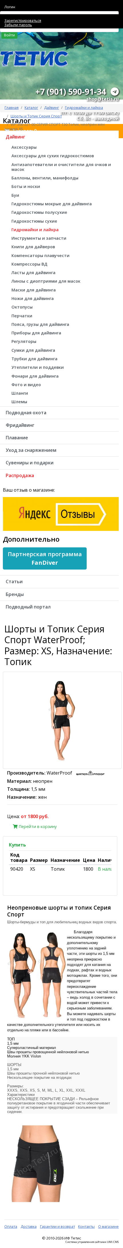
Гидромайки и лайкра (84, 107)
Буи (15, 195)
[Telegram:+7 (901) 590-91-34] (115, 91)
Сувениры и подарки (29, 463)
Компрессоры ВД (29, 264)
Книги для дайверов (33, 246)
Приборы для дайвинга (36, 333)
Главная (12, 107)
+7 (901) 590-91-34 (70, 91)
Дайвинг (51, 107)
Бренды (15, 594)
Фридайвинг (20, 425)
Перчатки (21, 315)
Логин (9, 6)
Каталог (31, 107)
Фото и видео (26, 384)
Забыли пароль (18, 24)
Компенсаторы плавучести (40, 255)
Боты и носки (25, 186)
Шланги (19, 393)
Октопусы (22, 307)
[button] (45, 558)
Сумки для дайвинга (33, 350)
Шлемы (19, 401)
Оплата (10, 1226)
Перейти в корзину (37, 826)
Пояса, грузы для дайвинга (40, 324)
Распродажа (20, 475)
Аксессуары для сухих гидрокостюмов (52, 155)
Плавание (17, 437)
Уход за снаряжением (31, 450)
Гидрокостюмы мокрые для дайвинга (51, 203)
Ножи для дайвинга (32, 298)
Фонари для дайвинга (35, 376)
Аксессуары (24, 147)
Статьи (14, 581)
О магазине (108, 1226)
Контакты (86, 1226)
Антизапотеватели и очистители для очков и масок (61, 167)
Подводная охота (26, 412)
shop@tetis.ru (102, 99)
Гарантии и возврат (57, 1226)
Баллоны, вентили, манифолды (44, 178)
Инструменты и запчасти (38, 238)
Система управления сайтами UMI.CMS (92, 1242)
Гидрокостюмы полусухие (39, 212)
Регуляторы (23, 341)
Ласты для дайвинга (33, 272)
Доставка (29, 1226)
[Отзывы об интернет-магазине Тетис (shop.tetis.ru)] (61, 513)
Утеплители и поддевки (37, 367)
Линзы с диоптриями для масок (45, 281)
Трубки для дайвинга (34, 358)
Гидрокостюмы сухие (34, 221)
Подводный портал (28, 607)
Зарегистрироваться (22, 20)
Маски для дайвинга (33, 290)
